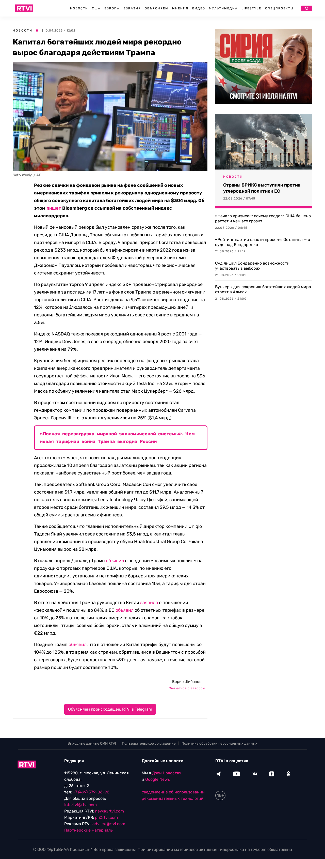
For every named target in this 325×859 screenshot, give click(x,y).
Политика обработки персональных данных (219, 743)
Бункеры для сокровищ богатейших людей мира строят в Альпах (263, 289)
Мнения (180, 8)
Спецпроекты (279, 8)
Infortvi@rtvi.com (80, 804)
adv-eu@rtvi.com (108, 823)
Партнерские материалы (88, 830)
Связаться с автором (187, 688)
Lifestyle (251, 8)
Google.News (157, 779)
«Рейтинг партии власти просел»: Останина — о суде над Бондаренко (262, 242)
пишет (53, 208)
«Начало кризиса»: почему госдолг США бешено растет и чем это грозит (263, 218)
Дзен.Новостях (166, 773)
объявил (115, 560)
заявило (149, 602)
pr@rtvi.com (106, 817)
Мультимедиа (223, 8)
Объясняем (156, 8)
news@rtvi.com (109, 811)
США (96, 8)
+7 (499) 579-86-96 (91, 792)
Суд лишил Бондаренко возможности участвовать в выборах (252, 266)
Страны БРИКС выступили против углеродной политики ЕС (262, 188)
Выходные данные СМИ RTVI (92, 743)
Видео (198, 8)
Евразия (132, 8)
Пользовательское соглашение (149, 743)
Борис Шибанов (186, 681)
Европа (112, 8)
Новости (79, 8)
